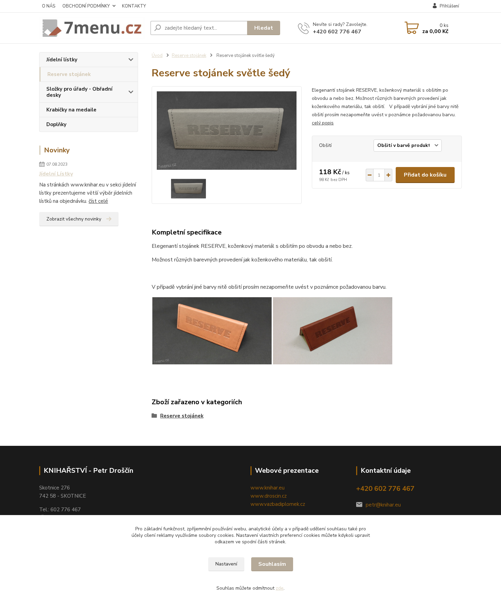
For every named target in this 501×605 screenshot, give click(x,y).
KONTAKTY (134, 6)
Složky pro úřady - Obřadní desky (79, 92)
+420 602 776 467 (337, 31)
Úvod (157, 55)
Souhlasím (272, 564)
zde (280, 588)
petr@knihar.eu (383, 504)
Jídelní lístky (61, 59)
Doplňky (56, 124)
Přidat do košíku (425, 175)
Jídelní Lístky (56, 174)
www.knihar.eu (267, 487)
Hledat (263, 28)
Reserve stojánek (69, 74)
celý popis (323, 123)
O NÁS (48, 6)
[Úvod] (92, 28)
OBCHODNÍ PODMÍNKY (86, 6)
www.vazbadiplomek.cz (277, 504)
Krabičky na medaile (71, 109)
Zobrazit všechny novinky (73, 219)
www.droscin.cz (268, 496)
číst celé (98, 201)
